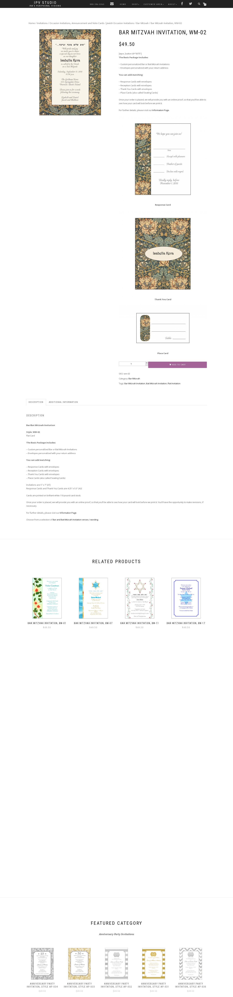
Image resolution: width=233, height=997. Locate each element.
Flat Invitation (174, 383)
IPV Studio (45, 3)
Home (123, 4)
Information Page (160, 110)
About (172, 4)
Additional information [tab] (63, 402)
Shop (135, 4)
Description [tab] (36, 402)
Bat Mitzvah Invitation (156, 383)
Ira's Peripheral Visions (45, 6)
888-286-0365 (97, 4)
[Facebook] (182, 3)
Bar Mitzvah (142, 23)
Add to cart (179, 365)
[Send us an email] (112, 3)
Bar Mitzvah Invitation (134, 383)
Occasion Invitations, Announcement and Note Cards (77, 23)
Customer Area (153, 4)
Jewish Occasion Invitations (120, 23)
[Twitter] (191, 3)
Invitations (42, 23)
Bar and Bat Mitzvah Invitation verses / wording (75, 519)
